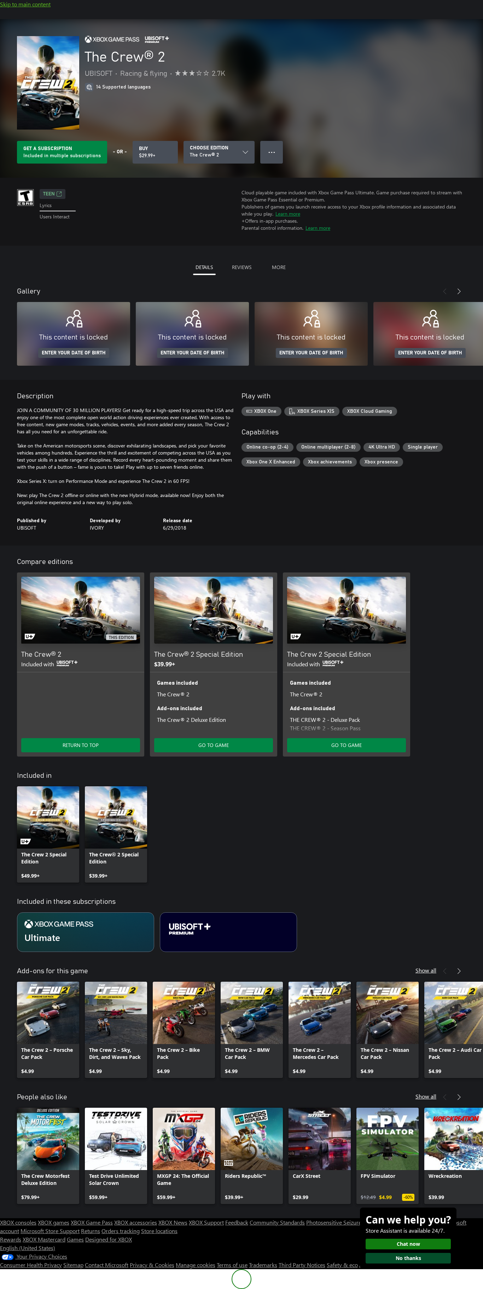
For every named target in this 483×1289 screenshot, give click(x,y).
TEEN (49, 194)
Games (75, 1239)
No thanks (408, 1258)
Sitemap (73, 1264)
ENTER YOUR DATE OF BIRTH (74, 352)
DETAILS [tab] (204, 267)
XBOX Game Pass (92, 1222)
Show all (425, 970)
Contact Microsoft (106, 1264)
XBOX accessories (135, 1222)
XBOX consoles (18, 1222)
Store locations (159, 1230)
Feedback (236, 1222)
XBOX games (53, 1222)
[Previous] (445, 291)
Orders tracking (120, 1230)
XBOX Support (206, 1222)
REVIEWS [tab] (241, 267)
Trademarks (263, 1264)
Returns (90, 1230)
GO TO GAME (213, 745)
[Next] (459, 291)
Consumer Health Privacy (31, 1264)
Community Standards (277, 1222)
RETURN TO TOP (81, 745)
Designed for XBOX (108, 1239)
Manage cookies (195, 1264)
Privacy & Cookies (152, 1264)
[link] (48, 834)
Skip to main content (25, 4)
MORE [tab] (279, 267)
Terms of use (232, 1264)
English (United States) (27, 1247)
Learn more (287, 213)
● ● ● (271, 152)
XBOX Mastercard (44, 1239)
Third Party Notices (302, 1264)
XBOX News (172, 1222)
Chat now (408, 1243)
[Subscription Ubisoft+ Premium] (228, 932)
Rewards (10, 1239)
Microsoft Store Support (50, 1230)
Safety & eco (342, 1264)
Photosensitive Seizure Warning (345, 1222)
